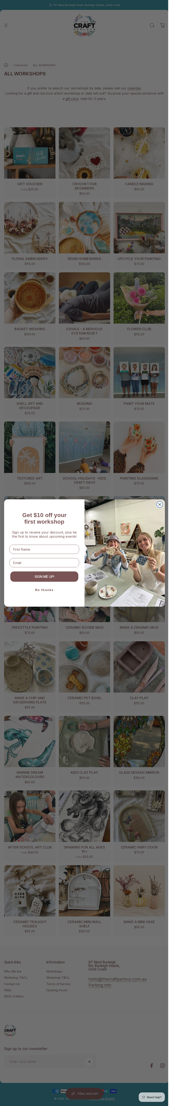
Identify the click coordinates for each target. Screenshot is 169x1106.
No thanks (44, 590)
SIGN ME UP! (44, 577)
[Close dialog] (160, 504)
